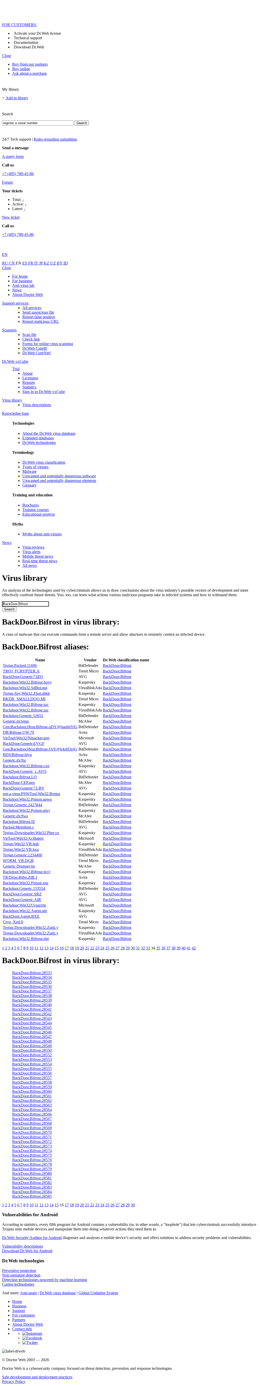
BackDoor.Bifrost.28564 (32, 1110)
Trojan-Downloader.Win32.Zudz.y (30, 927)
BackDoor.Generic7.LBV (23, 788)
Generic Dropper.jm (19, 866)
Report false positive (38, 317)
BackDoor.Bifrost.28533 (32, 973)
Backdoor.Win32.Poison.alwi (26, 810)
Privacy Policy (13, 1381)
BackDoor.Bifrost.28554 (32, 1064)
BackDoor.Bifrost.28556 (32, 1073)
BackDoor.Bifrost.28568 (32, 1123)
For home (20, 276)
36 (163, 948)
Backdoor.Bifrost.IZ (19, 821)
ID (65, 263)
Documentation (26, 42)
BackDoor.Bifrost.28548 (32, 1041)
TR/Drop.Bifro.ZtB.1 (20, 877)
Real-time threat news (39, 561)
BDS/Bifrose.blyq (17, 755)
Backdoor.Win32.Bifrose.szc (26, 704)
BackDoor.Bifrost (117, 665)
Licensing (30, 378)
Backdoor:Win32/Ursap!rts (24, 905)
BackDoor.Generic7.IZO (23, 677)
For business (22, 281)
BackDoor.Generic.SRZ (22, 894)
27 (118, 948)
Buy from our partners (30, 64)
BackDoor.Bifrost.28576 (32, 1160)
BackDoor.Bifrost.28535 (32, 982)
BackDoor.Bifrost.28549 (32, 1046)
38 (173, 948)
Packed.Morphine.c (18, 827)
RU (5, 263)
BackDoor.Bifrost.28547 (32, 1037)
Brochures (30, 505)
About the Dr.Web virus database (48, 433)
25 (107, 948)
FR (31, 263)
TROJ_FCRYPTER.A (21, 671)
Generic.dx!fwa (15, 816)
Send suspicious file (38, 312)
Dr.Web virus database (58, 1293)
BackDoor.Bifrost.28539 (32, 1000)
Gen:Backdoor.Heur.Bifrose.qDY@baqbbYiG (40, 727)
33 (148, 948)
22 (92, 948)
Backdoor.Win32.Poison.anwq (27, 799)
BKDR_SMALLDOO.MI (24, 699)
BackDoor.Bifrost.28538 (32, 996)
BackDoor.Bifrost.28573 (32, 1146)
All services (31, 308)
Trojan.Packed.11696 (20, 665)
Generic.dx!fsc (14, 760)
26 (112, 948)
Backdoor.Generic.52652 (23, 716)
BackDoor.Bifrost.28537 (32, 991)
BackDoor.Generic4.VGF (23, 743)
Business (19, 1306)
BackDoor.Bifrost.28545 (32, 1027)
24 (102, 948)
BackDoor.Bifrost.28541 (32, 1009)
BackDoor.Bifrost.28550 (32, 1050)
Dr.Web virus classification (43, 462)
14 (52, 948)
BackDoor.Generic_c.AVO (24, 771)
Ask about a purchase (29, 73)
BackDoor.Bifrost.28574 (32, 1151)
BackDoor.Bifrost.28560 (32, 1091)
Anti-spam (28, 1293)
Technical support (28, 38)
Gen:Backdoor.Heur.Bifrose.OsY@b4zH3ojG (40, 749)
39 (178, 948)
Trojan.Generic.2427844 (22, 805)
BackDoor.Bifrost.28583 (32, 1187)
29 (128, 948)
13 (46, 948)
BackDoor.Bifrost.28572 (32, 1141)
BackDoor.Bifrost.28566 (32, 1114)
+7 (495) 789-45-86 (18, 174)
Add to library (17, 98)
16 (62, 948)
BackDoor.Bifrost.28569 (32, 1128)
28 (123, 948)
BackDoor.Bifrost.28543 (32, 1018)
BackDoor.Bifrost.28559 (32, 1087)
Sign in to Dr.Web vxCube (43, 391)
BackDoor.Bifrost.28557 (32, 1078)
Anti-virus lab (23, 285)
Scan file (29, 334)
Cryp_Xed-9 (13, 922)
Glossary (29, 485)
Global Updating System (98, 1293)
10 (31, 948)
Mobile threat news (37, 556)
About (27, 373)
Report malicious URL (40, 321)
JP (41, 263)
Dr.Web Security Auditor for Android (32, 1237)
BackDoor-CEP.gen (19, 782)
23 (97, 948)
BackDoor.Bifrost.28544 (32, 1023)
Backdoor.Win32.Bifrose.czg (26, 766)
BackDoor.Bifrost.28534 (32, 977)
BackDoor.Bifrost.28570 (32, 1132)
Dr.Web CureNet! (36, 353)
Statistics (29, 387)
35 (158, 948)
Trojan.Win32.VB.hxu (21, 849)
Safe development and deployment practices (37, 1377)
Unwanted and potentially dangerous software (59, 476)
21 (87, 948)
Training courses (35, 510)
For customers (23, 1315)
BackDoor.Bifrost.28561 (32, 1096)
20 (82, 948)
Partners (18, 1320)
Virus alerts (31, 552)
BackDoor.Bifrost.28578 (32, 1164)
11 (36, 948)
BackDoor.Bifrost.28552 (32, 1055)
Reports (28, 382)
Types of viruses (35, 467)
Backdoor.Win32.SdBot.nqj (25, 688)
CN (12, 263)
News (17, 290)
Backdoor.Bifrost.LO (20, 777)
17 (67, 948)
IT (36, 263)
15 (57, 948)
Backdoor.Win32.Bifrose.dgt (26, 939)
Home (17, 1301)
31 (138, 948)
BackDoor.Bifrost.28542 (32, 1014)
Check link (31, 339)
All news (29, 565)
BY (60, 263)
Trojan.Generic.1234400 (22, 855)
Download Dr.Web (29, 47)
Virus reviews (33, 547)
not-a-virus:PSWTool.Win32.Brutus (31, 794)
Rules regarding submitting (55, 139)
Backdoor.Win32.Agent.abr (25, 911)
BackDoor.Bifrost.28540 (32, 1005)
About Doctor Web (27, 294)
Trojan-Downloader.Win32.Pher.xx (31, 833)
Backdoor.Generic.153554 (24, 888)
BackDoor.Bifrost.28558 (32, 1082)
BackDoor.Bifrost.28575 (32, 1155)
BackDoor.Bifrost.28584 (32, 1192)
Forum (7, 182)
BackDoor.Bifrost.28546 (32, 1032)
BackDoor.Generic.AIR (22, 899)
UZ (53, 263)
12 (41, 948)
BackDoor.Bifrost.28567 (32, 1119)
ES (25, 263)
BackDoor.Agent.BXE (21, 916)
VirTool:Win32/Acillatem (23, 838)
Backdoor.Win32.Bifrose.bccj (26, 872)
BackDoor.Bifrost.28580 (32, 1173)
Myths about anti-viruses (42, 534)
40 (184, 948)
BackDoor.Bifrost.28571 (32, 1137)
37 (168, 948)
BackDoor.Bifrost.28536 (32, 986)
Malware (29, 471)
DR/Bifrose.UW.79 (18, 732)
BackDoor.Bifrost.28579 (32, 1169)
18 (72, 948)
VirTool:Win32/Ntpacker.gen (26, 738)
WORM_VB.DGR (18, 860)
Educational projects (38, 514)
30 (133, 948)
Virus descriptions (36, 405)
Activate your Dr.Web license (37, 33)
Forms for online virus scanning (47, 344)
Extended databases (38, 438)
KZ (47, 263)
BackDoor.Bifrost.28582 (32, 1183)
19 (77, 948)
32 (143, 948)
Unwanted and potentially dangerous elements (59, 480)
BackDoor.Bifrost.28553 (32, 1059)
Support (18, 1310)
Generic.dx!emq (16, 721)
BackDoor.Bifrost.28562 (32, 1100)
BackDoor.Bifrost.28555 (32, 1068)
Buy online (21, 69)
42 (194, 948)
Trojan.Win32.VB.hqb (21, 844)
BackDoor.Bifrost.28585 (32, 1196)
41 (189, 948)
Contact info (22, 1329)
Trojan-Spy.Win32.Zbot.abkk (26, 693)
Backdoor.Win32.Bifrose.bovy (27, 682)
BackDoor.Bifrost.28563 (32, 1105)
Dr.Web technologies (39, 442)
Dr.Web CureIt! (34, 348)
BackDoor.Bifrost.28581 (32, 1178)
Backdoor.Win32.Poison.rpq (25, 883)
